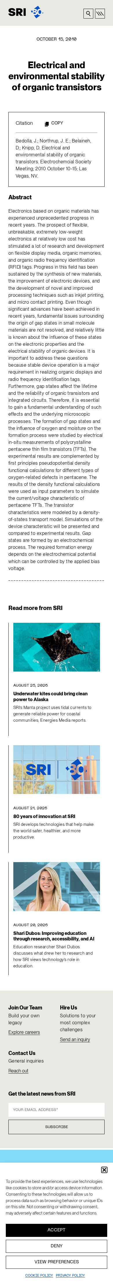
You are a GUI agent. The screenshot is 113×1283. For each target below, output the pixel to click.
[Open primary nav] (100, 13)
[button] (104, 1170)
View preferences (56, 1262)
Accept (56, 1230)
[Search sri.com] (88, 13)
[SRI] (25, 12)
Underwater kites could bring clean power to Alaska (50, 696)
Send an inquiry (75, 1039)
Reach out (18, 1071)
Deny (57, 1246)
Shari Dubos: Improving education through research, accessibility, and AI (53, 936)
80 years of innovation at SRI (44, 816)
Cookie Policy (39, 1275)
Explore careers (24, 1032)
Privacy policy (70, 1275)
